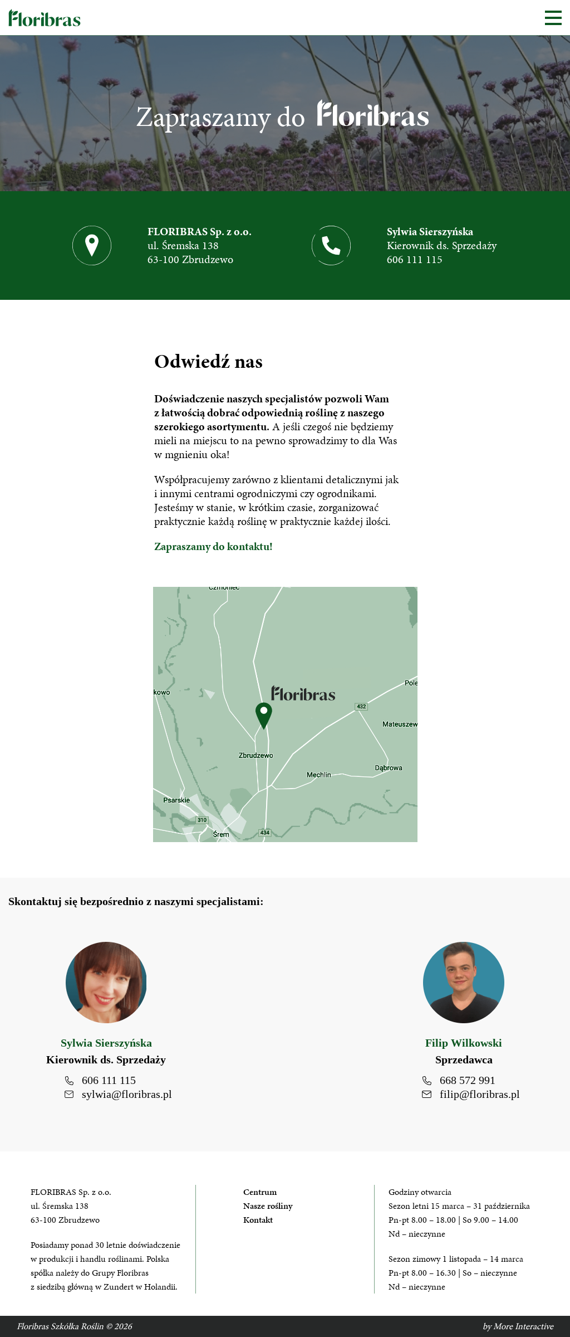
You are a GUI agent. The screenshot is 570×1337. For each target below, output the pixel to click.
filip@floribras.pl (480, 1094)
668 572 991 (467, 1080)
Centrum (260, 1191)
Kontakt (258, 1219)
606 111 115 (415, 259)
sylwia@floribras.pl (127, 1094)
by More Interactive (518, 1326)
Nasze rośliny (267, 1205)
